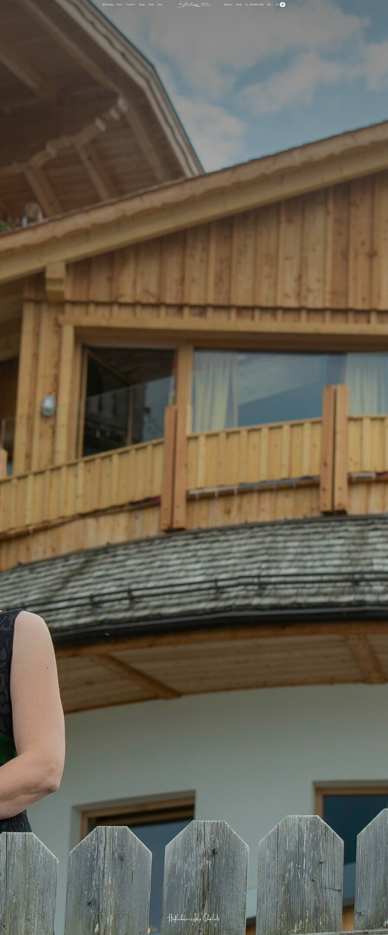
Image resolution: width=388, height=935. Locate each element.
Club (151, 4)
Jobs (160, 4)
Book (239, 4)
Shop (142, 4)
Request (228, 4)
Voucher (130, 4)
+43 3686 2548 (256, 4)
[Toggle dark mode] (282, 4)
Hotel (119, 4)
